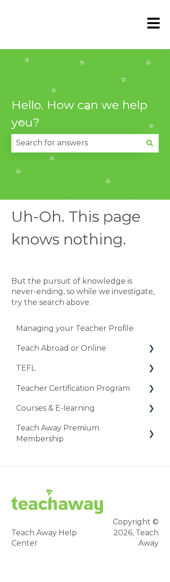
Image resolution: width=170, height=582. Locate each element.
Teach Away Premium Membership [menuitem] (57, 433)
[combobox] (76, 143)
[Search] (150, 143)
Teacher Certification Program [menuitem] (73, 388)
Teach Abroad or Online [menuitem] (61, 348)
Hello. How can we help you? (79, 114)
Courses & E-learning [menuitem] (55, 408)
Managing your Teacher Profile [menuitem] (75, 328)
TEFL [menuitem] (25, 367)
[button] (151, 349)
